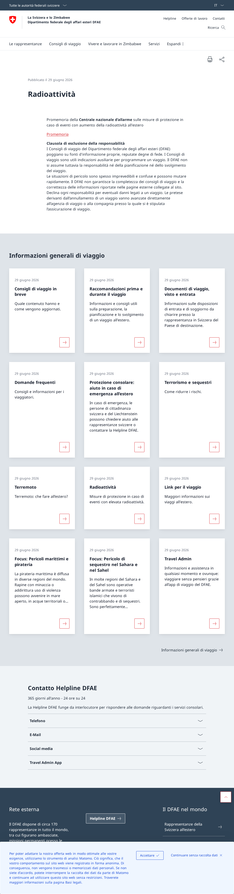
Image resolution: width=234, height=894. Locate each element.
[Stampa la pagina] (210, 59)
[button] (25, 43)
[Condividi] (222, 59)
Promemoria (58, 134)
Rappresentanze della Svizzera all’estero (183, 827)
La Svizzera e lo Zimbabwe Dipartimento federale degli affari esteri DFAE (64, 19)
